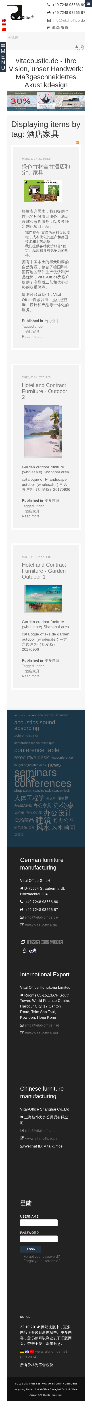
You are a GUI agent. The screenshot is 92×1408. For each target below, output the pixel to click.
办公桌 (63, 805)
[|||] (43, 431)
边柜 (31, 827)
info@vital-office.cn (41, 1130)
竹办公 (50, 321)
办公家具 (42, 805)
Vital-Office (20, 12)
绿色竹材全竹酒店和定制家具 (46, 169)
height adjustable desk (30, 765)
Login (77, 48)
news (54, 765)
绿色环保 (20, 827)
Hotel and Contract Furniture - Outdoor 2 (44, 391)
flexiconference (62, 757)
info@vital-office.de (68, 20)
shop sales (22, 790)
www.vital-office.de (41, 925)
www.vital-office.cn (41, 1138)
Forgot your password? (41, 1256)
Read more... (32, 336)
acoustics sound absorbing (34, 725)
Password (29, 1232)
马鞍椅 (19, 835)
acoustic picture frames (53, 715)
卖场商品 (24, 820)
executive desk (31, 757)
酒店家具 (32, 332)
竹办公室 (63, 820)
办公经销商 (34, 812)
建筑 (43, 820)
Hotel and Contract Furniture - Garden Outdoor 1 (44, 571)
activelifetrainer (26, 735)
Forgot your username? (41, 1261)
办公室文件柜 (23, 805)
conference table (36, 750)
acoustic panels (25, 715)
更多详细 (52, 500)
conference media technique (34, 743)
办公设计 (58, 813)
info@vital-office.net (42, 1025)
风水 (43, 827)
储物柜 (62, 798)
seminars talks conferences (43, 778)
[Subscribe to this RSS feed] (77, 142)
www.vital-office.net (41, 1033)
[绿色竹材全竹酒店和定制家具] (43, 191)
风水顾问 (63, 827)
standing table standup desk (51, 790)
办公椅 (19, 813)
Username (29, 1216)
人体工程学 (29, 797)
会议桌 (51, 798)
